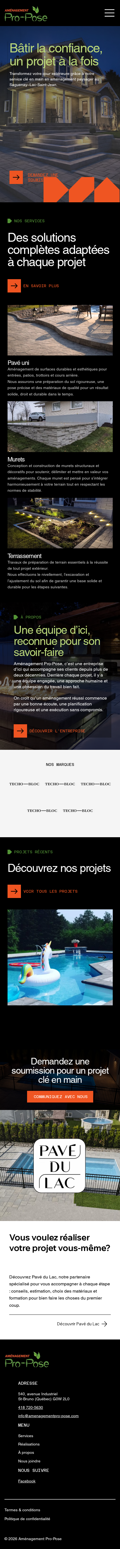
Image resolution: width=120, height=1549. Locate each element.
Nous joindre (29, 1461)
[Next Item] (102, 957)
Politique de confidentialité (27, 1519)
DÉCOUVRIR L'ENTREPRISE (57, 731)
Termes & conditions (22, 1510)
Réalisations (29, 1444)
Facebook (26, 1481)
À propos (26, 1452)
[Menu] (109, 13)
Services (25, 1436)
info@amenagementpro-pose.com (48, 1416)
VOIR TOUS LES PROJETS (50, 891)
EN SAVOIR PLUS (41, 286)
